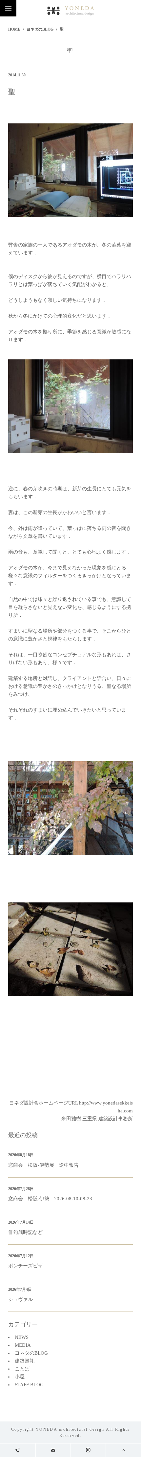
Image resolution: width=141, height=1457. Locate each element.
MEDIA (23, 1345)
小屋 (20, 1376)
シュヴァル (20, 1299)
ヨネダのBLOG (40, 29)
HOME (14, 29)
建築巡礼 (24, 1361)
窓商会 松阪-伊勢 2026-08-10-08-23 (50, 1198)
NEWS (22, 1337)
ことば (22, 1368)
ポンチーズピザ (25, 1265)
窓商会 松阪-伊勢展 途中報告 (43, 1165)
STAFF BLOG (29, 1384)
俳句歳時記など (25, 1232)
